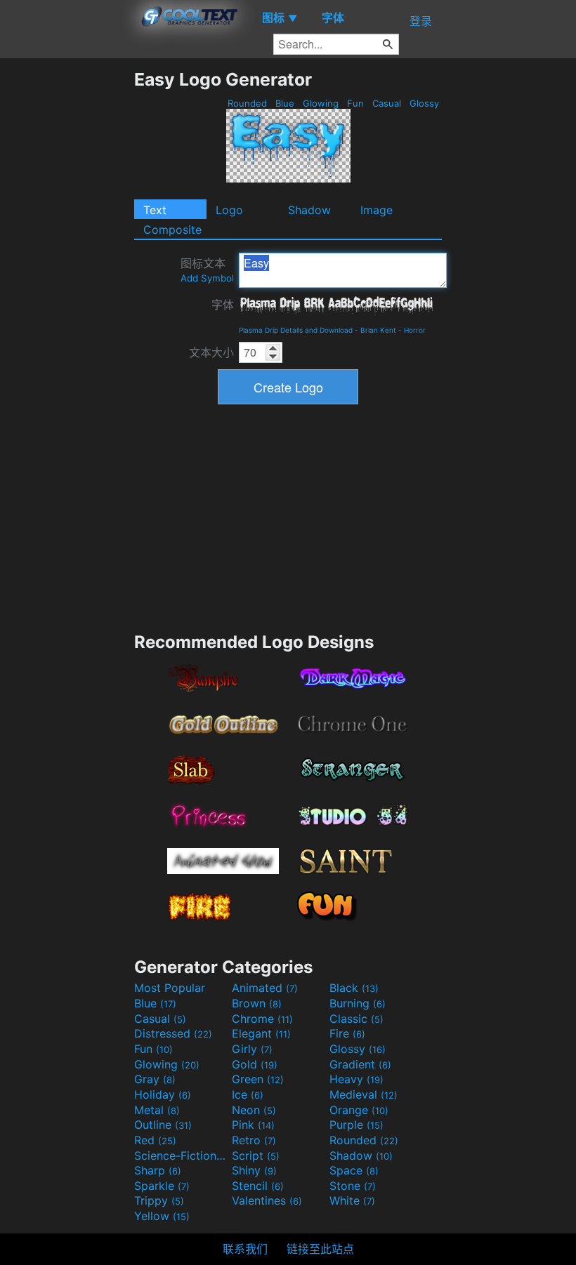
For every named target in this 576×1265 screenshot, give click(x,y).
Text (154, 210)
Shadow (309, 210)
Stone (352, 1186)
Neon (254, 1110)
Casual (386, 103)
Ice (247, 1094)
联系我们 (245, 1249)
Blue (285, 103)
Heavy (356, 1079)
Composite (172, 230)
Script (256, 1155)
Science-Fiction (181, 1155)
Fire (347, 1033)
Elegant (261, 1033)
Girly (252, 1049)
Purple (356, 1125)
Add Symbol (207, 278)
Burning (357, 1003)
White (352, 1200)
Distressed (173, 1033)
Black (354, 988)
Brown (257, 1003)
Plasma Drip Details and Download (296, 330)
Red (155, 1140)
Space (354, 1170)
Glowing (320, 103)
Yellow (162, 1216)
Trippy (159, 1200)
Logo (229, 210)
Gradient (360, 1064)
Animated (265, 988)
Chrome (262, 1019)
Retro (254, 1140)
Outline (163, 1125)
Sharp (157, 1170)
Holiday (162, 1094)
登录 (421, 21)
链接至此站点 (320, 1249)
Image (376, 210)
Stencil (258, 1186)
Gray (155, 1079)
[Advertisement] (67, 279)
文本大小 (211, 352)
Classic (356, 1019)
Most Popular (169, 988)
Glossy (424, 103)
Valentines (267, 1200)
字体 (222, 305)
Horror (415, 330)
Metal (157, 1110)
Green (258, 1079)
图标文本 (207, 270)
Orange (358, 1110)
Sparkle (162, 1186)
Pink (253, 1125)
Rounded (247, 103)
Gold (254, 1064)
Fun (355, 103)
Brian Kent (378, 330)
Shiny (254, 1170)
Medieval (363, 1094)
